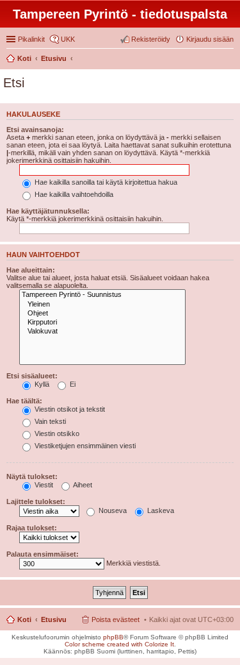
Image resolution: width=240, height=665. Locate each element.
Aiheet (82, 485)
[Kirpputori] (102, 322)
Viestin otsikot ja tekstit (69, 409)
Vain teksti (49, 421)
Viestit (43, 485)
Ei (72, 384)
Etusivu (54, 619)
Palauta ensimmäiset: (42, 554)
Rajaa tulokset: (31, 528)
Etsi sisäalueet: (32, 376)
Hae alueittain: (30, 270)
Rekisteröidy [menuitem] (150, 39)
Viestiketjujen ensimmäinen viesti (84, 446)
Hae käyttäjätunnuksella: (48, 211)
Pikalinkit (31, 39)
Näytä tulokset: (32, 476)
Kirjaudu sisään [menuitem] (210, 39)
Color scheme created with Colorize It (119, 644)
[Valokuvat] (102, 331)
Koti (24, 619)
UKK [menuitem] (68, 39)
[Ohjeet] (102, 313)
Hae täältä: (24, 401)
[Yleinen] (102, 304)
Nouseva (112, 510)
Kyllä (41, 384)
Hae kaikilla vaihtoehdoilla (73, 194)
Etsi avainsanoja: (35, 129)
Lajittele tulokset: (35, 501)
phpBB (113, 637)
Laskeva (159, 510)
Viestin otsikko (56, 433)
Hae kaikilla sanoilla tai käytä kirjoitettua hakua (105, 182)
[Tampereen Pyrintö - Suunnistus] (102, 294)
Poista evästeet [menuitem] (116, 619)
